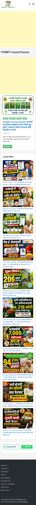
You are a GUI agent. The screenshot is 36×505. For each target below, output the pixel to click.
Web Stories (5, 487)
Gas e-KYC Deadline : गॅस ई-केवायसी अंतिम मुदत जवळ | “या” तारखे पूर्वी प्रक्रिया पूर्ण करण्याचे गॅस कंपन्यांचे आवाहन (18, 264)
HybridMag (23, 502)
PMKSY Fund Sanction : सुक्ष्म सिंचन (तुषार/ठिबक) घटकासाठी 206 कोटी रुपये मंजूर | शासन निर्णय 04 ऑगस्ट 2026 (16, 293)
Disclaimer (4, 472)
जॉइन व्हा (27, 447)
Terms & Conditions (8, 484)
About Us (4, 465)
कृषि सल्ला (19, 118)
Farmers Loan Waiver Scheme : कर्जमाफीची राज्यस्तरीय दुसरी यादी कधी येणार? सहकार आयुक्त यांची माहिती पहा (18, 433)
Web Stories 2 (5, 490)
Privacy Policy (5, 478)
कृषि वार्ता (6, 118)
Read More (7, 147)
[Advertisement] (18, 29)
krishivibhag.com (20, 499)
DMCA (3, 475)
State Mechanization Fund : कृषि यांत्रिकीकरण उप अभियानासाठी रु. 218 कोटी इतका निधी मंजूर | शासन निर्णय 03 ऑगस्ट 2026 (17, 322)
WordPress (12, 502)
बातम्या (24, 118)
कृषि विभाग (12, 118)
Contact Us (5, 468)
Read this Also (6, 481)
